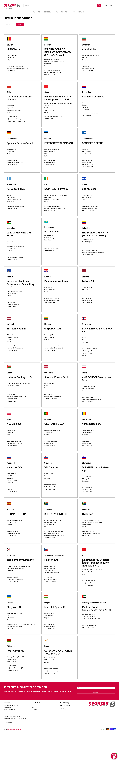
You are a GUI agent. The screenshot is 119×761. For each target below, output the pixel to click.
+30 (83, 165)
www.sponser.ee (49, 160)
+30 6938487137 (87, 167)
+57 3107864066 (87, 255)
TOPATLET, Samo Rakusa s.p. (95, 469)
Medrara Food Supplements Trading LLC (96, 609)
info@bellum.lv (87, 301)
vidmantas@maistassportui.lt (53, 348)
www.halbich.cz (49, 577)
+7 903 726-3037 (12, 491)
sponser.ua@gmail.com (14, 626)
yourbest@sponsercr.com (90, 114)
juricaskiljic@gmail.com (51, 301)
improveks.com (11, 302)
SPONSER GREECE (92, 143)
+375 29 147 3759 (12, 670)
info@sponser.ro (87, 443)
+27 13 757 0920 (49, 538)
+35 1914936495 (49, 445)
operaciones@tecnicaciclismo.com (93, 253)
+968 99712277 (12, 401)
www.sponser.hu (49, 624)
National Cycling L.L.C (19, 377)
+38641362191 (87, 492)
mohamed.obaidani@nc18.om (16, 397)
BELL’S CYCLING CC (55, 514)
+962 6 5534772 (12, 259)
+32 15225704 (11, 71)
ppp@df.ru (10, 489)
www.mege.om (11, 394)
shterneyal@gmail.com (89, 208)
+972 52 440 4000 (88, 210)
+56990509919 (11, 121)
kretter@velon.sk (49, 487)
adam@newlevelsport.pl (14, 443)
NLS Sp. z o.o (14, 423)
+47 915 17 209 (87, 353)
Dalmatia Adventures (56, 281)
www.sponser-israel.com (90, 206)
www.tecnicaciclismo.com (90, 250)
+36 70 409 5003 (49, 629)
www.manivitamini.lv (13, 346)
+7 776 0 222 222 (49, 251)
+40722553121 (87, 445)
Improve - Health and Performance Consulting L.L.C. (20, 284)
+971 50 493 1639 (88, 627)
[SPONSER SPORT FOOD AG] (12, 5)
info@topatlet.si (87, 490)
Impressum (35, 705)
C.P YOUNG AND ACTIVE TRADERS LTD (58, 652)
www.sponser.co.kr (13, 577)
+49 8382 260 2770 (13, 165)
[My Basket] (108, 5)
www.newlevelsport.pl (14, 441)
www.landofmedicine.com (15, 255)
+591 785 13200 (49, 74)
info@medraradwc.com (89, 625)
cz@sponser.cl (11, 119)
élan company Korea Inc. (20, 559)
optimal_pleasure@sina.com (53, 117)
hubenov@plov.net (88, 69)
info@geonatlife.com (50, 443)
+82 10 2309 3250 (12, 581)
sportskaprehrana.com (51, 298)
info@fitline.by (23, 668)
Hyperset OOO (15, 467)
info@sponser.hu (49, 626)
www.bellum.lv (86, 298)
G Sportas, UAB (53, 328)
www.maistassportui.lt (51, 346)
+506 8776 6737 (87, 116)
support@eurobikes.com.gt (15, 206)
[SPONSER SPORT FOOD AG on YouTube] (66, 710)
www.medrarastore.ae (89, 623)
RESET (20, 24)
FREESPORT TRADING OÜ (58, 143)
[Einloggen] (105, 5)
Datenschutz (35, 709)
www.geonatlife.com (50, 441)
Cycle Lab (87, 514)
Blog (73, 12)
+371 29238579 (87, 303)
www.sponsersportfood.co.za (53, 531)
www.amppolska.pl (88, 397)
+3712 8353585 (12, 350)
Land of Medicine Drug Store (19, 234)
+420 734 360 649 (50, 581)
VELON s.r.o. (51, 467)
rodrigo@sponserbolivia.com (53, 72)
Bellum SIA (88, 281)
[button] (112, 5)
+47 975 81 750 (87, 355)
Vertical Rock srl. (91, 423)
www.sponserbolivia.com (52, 70)
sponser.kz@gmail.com (51, 249)
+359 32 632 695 (87, 71)
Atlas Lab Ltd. (89, 49)
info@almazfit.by (12, 668)
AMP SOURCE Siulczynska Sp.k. (96, 379)
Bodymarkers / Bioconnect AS (97, 330)
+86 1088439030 (49, 119)
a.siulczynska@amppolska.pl (91, 400)
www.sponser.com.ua (13, 624)
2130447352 (89, 165)
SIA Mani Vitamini (16, 328)
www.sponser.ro (87, 441)
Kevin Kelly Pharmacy (56, 188)
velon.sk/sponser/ (50, 485)
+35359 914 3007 (50, 210)
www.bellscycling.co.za (51, 533)
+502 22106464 (12, 208)
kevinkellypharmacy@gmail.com (54, 208)
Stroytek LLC (14, 607)
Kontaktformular (8, 722)
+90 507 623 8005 (88, 585)
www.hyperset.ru (12, 487)
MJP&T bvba (13, 49)
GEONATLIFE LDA (54, 423)
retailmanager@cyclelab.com (91, 533)
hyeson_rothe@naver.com (15, 579)
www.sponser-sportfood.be (15, 66)
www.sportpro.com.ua (28, 624)
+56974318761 (22, 121)
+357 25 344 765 (49, 673)
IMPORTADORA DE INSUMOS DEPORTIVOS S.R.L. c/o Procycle (57, 52)
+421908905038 (49, 489)
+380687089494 (12, 629)
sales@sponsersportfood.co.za (54, 536)
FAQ (5, 724)
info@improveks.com (13, 304)
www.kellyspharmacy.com (52, 206)
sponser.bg (85, 66)
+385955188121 (49, 303)
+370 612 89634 (49, 350)
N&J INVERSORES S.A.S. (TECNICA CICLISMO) (95, 234)
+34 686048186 (12, 536)
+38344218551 (11, 306)
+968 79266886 (12, 399)
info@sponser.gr (87, 162)
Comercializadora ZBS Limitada (19, 98)
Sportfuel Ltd (89, 188)
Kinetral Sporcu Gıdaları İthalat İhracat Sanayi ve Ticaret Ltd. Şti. (95, 562)
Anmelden (95, 692)
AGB (33, 707)
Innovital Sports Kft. (55, 607)
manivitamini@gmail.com (15, 348)
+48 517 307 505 (87, 402)
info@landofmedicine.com (15, 257)
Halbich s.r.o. (51, 559)
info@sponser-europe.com (15, 162)
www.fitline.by (11, 666)
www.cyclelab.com (88, 531)
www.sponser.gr (87, 160)
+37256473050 (49, 165)
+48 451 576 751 (12, 445)
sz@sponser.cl (21, 119)
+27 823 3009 (86, 536)
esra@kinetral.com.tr (88, 583)
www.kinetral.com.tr (88, 581)
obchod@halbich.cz (50, 579)
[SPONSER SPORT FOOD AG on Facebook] (61, 710)
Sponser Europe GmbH (20, 143)
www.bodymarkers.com (89, 349)
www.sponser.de (12, 160)
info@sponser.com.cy (51, 671)
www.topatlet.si (87, 487)
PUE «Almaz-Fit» (16, 650)
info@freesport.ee (49, 162)
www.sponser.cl (12, 117)
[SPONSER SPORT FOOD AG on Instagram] (63, 710)
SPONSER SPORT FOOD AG (14, 729)
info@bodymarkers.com (89, 351)
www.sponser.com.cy (51, 669)
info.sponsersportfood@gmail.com (17, 69)
